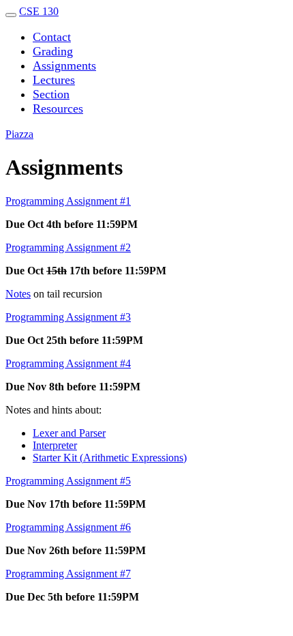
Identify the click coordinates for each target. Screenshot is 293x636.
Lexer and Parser (69, 433)
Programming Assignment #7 (68, 573)
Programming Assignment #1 (68, 201)
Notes (18, 294)
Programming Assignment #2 (68, 247)
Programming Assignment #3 (68, 317)
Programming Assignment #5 (68, 481)
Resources (58, 108)
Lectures (54, 80)
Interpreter (55, 445)
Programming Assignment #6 (68, 527)
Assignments (64, 65)
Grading (53, 51)
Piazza (19, 134)
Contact (52, 37)
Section (51, 94)
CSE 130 (39, 11)
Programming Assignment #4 (68, 363)
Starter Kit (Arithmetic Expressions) (110, 457)
